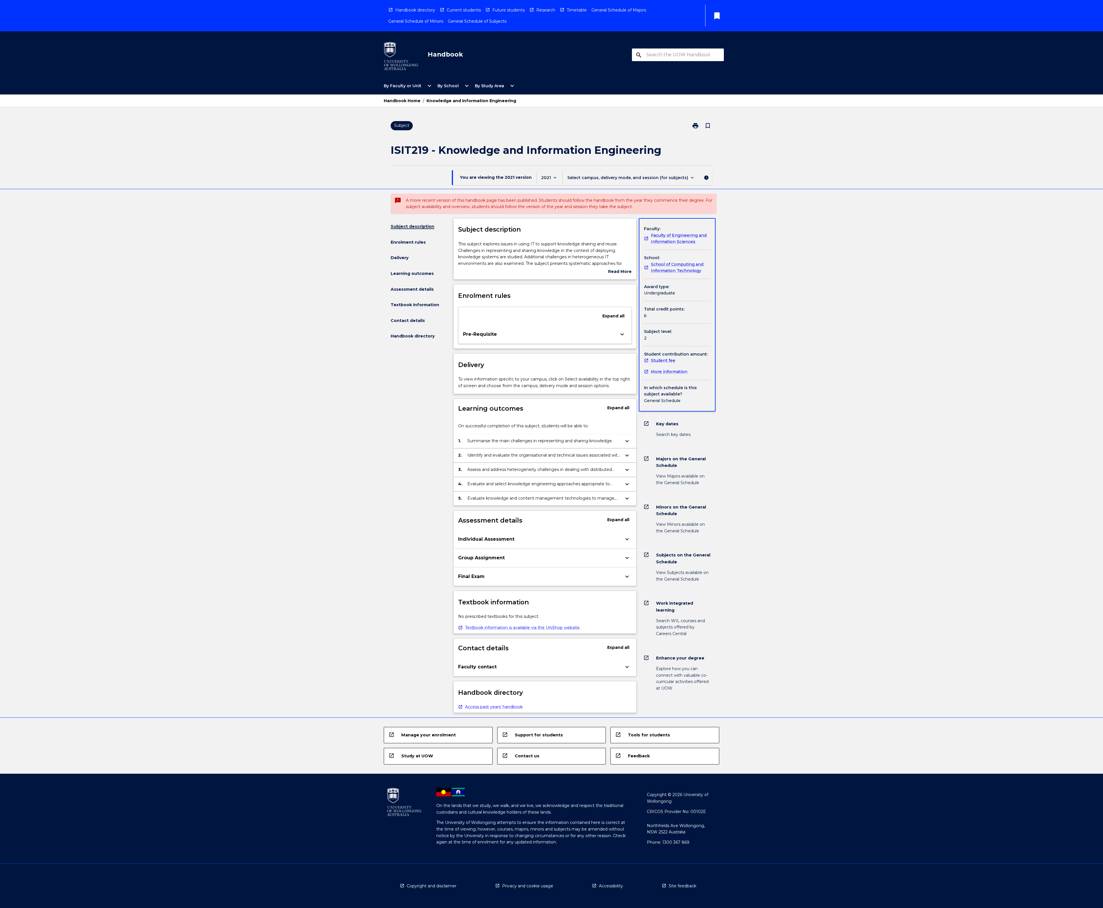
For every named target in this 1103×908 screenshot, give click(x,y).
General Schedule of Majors (618, 10)
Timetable (577, 10)
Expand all (613, 316)
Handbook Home (402, 100)
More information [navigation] (669, 371)
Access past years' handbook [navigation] (494, 706)
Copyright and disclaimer (431, 885)
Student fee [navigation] (663, 360)
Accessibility (611, 885)
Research (545, 10)
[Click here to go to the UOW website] (401, 57)
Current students (464, 10)
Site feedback (682, 885)
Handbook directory (415, 10)
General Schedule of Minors (415, 21)
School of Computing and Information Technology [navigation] (677, 267)
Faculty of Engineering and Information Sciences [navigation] (679, 239)
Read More (620, 272)
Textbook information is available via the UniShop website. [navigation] (523, 627)
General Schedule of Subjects (477, 21)
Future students (508, 10)
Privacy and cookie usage (527, 885)
